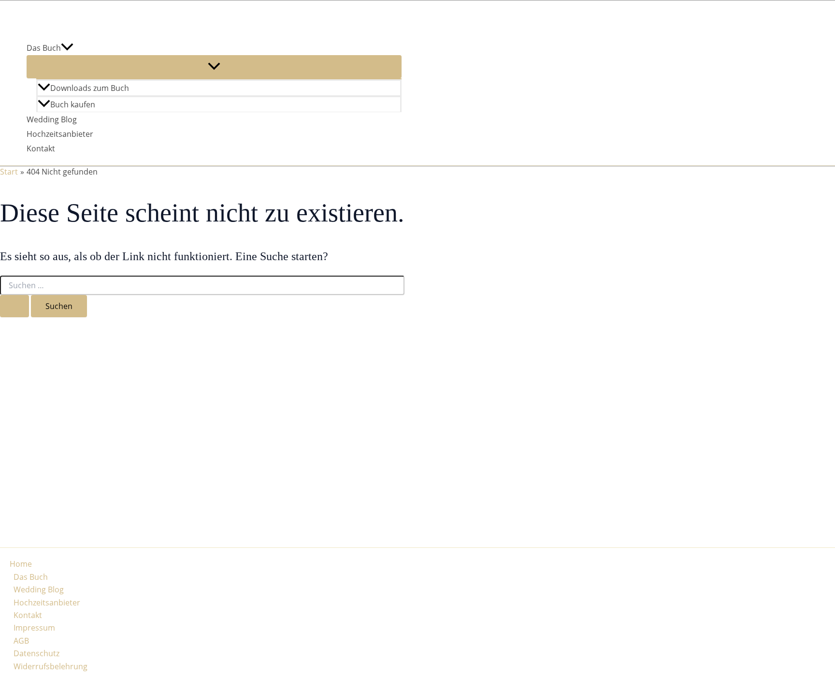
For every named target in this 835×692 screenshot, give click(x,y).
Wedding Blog (52, 119)
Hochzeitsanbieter (60, 134)
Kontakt (41, 148)
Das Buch (31, 577)
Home (21, 564)
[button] (67, 48)
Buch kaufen (72, 104)
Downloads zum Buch (89, 88)
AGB (21, 640)
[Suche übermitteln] (14, 306)
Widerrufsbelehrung (50, 666)
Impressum (34, 627)
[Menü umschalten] (214, 66)
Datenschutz (36, 653)
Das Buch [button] (44, 48)
